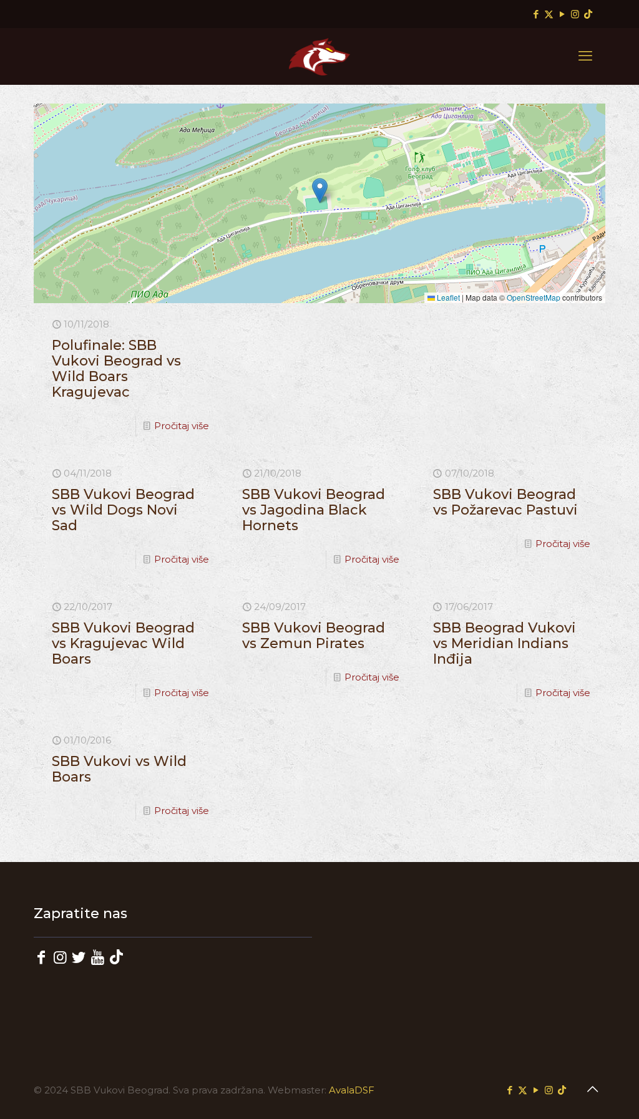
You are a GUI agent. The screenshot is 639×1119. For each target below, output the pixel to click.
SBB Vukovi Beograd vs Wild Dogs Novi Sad (123, 510)
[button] (320, 190)
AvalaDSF (351, 1090)
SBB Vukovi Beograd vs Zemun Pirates (313, 635)
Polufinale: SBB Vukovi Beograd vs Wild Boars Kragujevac (116, 368)
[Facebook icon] (535, 14)
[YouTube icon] (562, 14)
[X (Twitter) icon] (549, 14)
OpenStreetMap (533, 297)
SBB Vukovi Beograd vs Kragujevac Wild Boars (123, 643)
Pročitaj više (181, 426)
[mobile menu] (585, 56)
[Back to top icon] (592, 1089)
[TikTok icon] (588, 14)
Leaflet (447, 297)
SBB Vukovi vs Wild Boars (119, 769)
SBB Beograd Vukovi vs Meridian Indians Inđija (504, 643)
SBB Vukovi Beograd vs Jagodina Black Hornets (313, 510)
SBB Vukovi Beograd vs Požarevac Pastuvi (505, 502)
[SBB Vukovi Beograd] (319, 56)
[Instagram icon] (575, 14)
